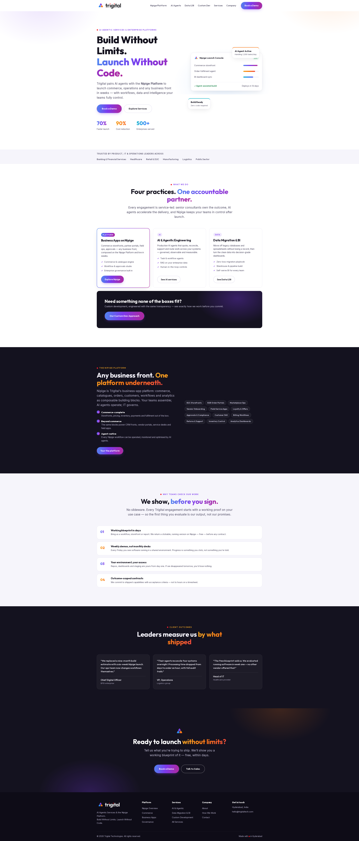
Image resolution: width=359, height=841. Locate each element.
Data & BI (189, 5)
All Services (177, 822)
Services (218, 5)
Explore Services (138, 108)
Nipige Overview (150, 808)
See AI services (169, 279)
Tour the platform (110, 450)
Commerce (147, 813)
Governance (148, 822)
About (205, 808)
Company (231, 5)
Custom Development (182, 817)
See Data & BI (224, 279)
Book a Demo (252, 5)
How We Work (209, 813)
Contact (206, 817)
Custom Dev (204, 5)
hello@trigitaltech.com (242, 811)
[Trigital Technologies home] (109, 5)
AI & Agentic (178, 808)
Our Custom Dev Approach (124, 315)
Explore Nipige (112, 279)
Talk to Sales (193, 768)
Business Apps (149, 817)
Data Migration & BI (181, 813)
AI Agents (176, 5)
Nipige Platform (158, 5)
